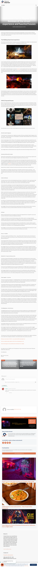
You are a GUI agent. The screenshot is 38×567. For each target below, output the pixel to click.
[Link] (16, 382)
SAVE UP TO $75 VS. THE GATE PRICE (32, 421)
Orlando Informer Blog (5, 355)
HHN (2, 356)
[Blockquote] (13, 382)
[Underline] (8, 382)
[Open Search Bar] (36, 5)
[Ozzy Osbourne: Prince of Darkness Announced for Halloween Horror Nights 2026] (19, 522)
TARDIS (9, 163)
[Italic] (7, 382)
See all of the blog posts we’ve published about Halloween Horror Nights (12, 343)
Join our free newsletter (19, 453)
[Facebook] (3, 443)
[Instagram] (5, 443)
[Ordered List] (11, 382)
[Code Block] (15, 382)
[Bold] (5, 382)
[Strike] (9, 382)
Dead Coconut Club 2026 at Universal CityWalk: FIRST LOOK (18, 481)
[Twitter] (7, 443)
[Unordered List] (12, 382)
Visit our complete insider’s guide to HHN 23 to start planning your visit (12, 341)
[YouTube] (10, 443)
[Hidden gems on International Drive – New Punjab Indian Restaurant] (19, 504)
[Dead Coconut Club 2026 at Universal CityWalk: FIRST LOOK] (19, 479)
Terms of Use (5, 549)
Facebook (18, 68)
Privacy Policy (9, 549)
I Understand (33, 564)
